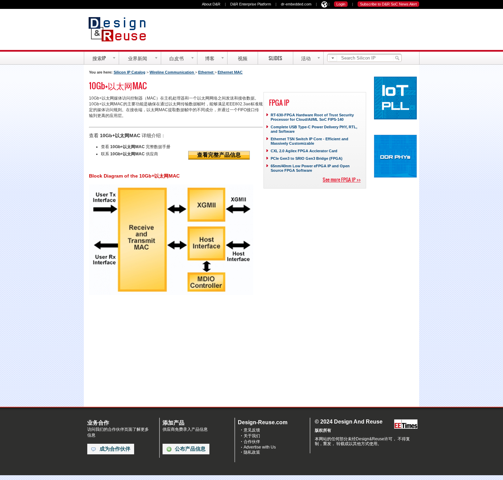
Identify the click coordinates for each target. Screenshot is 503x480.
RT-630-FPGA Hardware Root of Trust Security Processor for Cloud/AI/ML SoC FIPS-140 (312, 117)
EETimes (405, 424)
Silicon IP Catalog (129, 72)
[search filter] (333, 58)
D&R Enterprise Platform (250, 4)
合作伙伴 (252, 441)
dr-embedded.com (296, 4)
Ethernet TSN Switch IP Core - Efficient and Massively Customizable (309, 141)
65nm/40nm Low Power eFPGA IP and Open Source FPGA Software (310, 168)
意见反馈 (252, 430)
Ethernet (206, 72)
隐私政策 (252, 452)
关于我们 (252, 435)
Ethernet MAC (230, 72)
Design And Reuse (120, 29)
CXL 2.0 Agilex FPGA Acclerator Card (304, 151)
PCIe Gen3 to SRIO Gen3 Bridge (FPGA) (307, 158)
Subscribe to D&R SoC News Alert (388, 4)
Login (340, 4)
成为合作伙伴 (115, 449)
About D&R (211, 4)
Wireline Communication (172, 72)
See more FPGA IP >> (342, 179)
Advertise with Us (260, 447)
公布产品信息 (190, 449)
